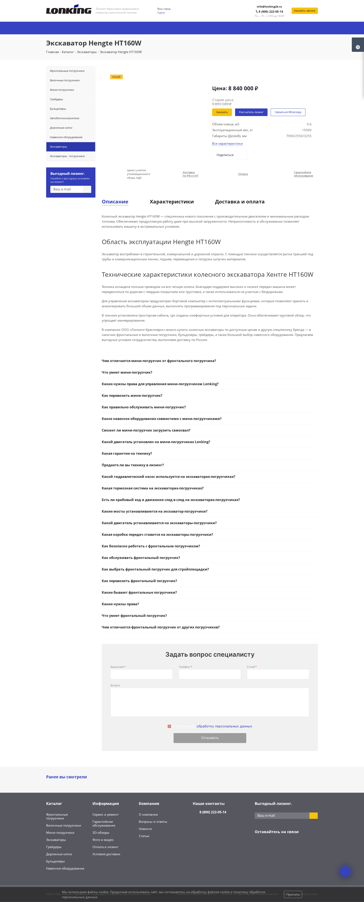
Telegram (269, 845)
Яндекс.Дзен (290, 845)
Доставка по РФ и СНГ (191, 174)
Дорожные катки (59, 854)
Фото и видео (103, 840)
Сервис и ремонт (105, 814)
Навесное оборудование (65, 868)
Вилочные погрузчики (63, 825)
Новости (145, 829)
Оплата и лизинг (105, 847)
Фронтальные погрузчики (57, 816)
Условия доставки (106, 854)
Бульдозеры (55, 861)
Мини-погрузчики (60, 832)
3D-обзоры (100, 832)
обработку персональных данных (224, 726)
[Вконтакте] (259, 845)
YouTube (280, 845)
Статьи (144, 836)
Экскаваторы (56, 840)
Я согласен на (212, 726)
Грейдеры (54, 847)
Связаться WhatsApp (288, 112)
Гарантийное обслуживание (303, 174)
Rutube (301, 845)
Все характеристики (227, 143)
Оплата (243, 174)
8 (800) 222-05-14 (271, 11)
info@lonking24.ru (269, 6)
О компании (148, 814)
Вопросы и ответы (153, 821)
